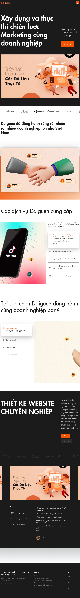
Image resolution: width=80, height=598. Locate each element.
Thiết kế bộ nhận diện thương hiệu (63, 235)
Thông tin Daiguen (66, 441)
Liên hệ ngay (67, 44)
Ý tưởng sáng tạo (11, 328)
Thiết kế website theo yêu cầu (62, 251)
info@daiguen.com (10, 583)
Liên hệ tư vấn (65, 436)
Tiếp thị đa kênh (11, 347)
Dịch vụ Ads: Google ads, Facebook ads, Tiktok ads (64, 267)
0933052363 (8, 580)
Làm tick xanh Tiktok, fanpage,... (63, 276)
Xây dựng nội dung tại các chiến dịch (64, 259)
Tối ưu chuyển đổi (11, 355)
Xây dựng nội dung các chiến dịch (43, 580)
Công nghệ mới (11, 340)
